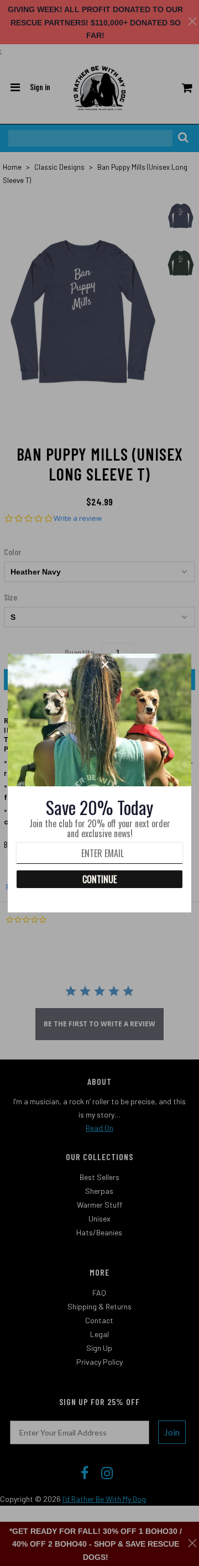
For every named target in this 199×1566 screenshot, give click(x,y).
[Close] (142, 664)
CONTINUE (99, 879)
